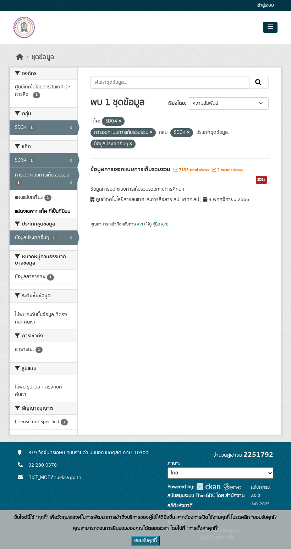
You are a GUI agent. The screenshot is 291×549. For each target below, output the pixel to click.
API (140, 224)
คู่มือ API (160, 224)
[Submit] (259, 82)
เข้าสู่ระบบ (265, 5)
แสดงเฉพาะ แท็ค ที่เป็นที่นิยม (42, 211)
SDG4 (261, 179)
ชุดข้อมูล (43, 57)
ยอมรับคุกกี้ (145, 540)
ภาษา (173, 463)
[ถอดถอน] (120, 121)
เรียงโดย (176, 103)
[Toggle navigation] (270, 27)
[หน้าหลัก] (19, 57)
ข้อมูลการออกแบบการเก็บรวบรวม (131, 169)
